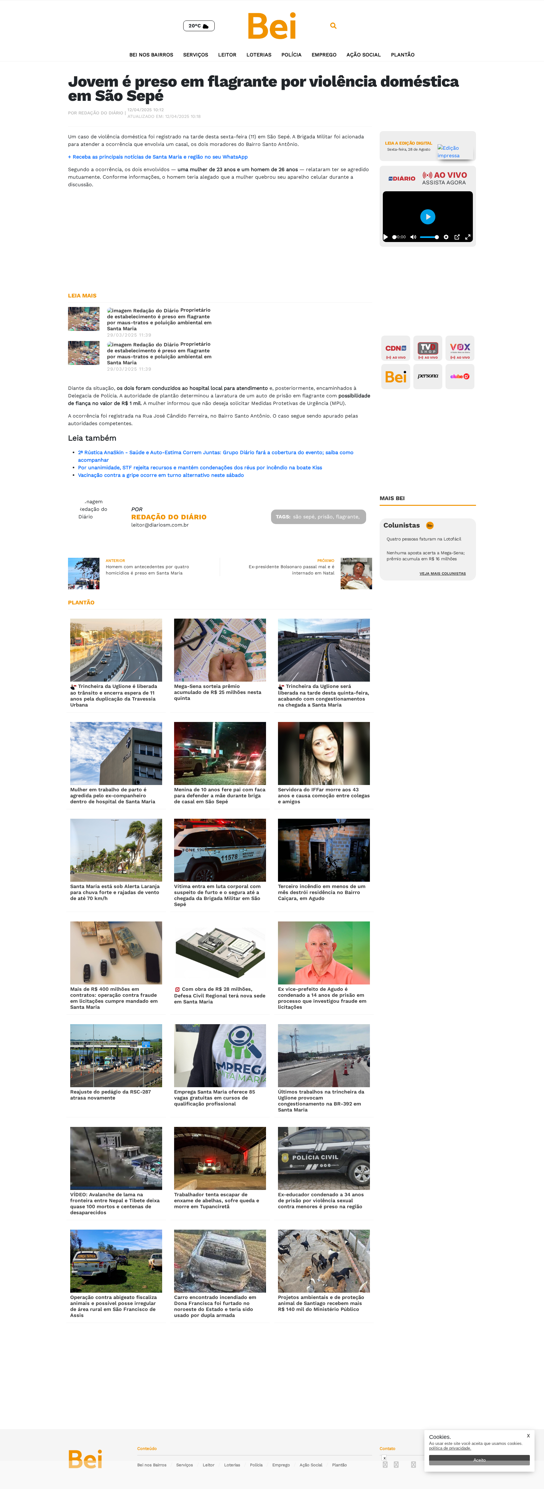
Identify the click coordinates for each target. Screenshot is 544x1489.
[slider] (394, 237)
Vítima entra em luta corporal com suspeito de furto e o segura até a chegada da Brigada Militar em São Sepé (217, 895)
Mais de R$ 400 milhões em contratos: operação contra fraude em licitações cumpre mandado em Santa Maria (114, 998)
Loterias (258, 55)
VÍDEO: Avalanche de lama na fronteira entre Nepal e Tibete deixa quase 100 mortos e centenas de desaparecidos (115, 1203)
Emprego (324, 55)
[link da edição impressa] (455, 151)
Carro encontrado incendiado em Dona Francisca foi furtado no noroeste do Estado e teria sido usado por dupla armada (215, 1306)
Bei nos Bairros (151, 55)
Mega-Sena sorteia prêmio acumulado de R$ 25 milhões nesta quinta (217, 692)
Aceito (479, 1460)
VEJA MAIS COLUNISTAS (443, 573)
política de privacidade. (450, 1448)
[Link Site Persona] (427, 376)
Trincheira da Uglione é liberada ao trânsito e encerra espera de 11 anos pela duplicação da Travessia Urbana (113, 695)
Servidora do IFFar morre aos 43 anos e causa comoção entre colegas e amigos (324, 796)
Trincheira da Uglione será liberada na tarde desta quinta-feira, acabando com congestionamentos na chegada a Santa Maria (323, 695)
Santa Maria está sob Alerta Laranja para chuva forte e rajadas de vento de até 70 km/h (115, 892)
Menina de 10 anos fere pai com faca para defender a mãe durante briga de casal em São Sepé (219, 796)
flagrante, (348, 517)
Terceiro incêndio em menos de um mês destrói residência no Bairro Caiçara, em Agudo (322, 892)
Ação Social (364, 55)
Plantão (403, 55)
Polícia (291, 55)
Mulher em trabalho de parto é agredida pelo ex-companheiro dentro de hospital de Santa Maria (112, 796)
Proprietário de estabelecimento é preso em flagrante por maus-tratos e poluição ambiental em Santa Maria (159, 319)
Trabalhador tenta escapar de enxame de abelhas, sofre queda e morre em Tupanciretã (216, 1200)
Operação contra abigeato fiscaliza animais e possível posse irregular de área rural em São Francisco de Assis (113, 1306)
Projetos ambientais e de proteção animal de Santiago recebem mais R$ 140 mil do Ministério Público (321, 1303)
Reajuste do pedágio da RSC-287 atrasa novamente (110, 1095)
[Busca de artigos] (333, 26)
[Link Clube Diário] (459, 376)
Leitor (227, 55)
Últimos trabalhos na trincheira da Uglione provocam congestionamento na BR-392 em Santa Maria (321, 1101)
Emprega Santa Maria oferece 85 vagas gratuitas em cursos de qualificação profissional (214, 1098)
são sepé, (304, 517)
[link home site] (272, 25)
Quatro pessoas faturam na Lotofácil (424, 538)
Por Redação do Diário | (97, 112)
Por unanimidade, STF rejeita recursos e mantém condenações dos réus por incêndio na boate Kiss (200, 467)
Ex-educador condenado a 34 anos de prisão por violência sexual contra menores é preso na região (321, 1200)
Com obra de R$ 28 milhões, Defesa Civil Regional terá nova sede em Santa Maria (219, 995)
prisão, (326, 517)
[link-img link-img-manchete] (83, 318)
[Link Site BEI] (395, 376)
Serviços (195, 55)
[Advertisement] (220, 237)
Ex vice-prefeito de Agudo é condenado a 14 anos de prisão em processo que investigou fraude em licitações (322, 998)
